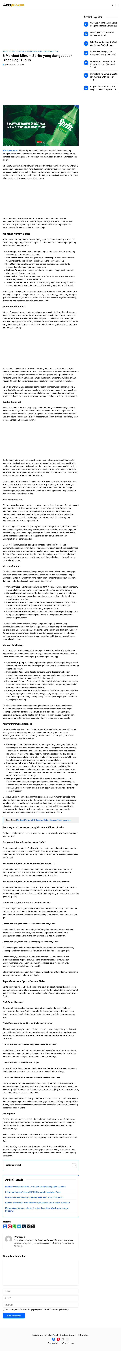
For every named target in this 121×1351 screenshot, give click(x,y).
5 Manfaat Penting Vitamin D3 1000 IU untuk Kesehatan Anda (32, 1192)
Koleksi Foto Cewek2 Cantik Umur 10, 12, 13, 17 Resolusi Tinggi (102, 64)
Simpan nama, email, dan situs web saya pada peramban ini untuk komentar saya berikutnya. (37, 1310)
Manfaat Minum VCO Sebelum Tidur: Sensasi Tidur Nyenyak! (43, 820)
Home (5, 51)
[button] (112, 5)
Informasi (12, 51)
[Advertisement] (41, 32)
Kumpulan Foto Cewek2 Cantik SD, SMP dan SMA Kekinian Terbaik (103, 77)
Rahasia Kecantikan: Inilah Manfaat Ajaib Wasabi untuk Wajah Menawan (37, 1202)
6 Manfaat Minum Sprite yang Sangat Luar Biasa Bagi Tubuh (37, 51)
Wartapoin (9, 64)
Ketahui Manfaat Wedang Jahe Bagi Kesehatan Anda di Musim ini (34, 1197)
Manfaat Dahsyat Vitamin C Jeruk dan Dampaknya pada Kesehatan (35, 1186)
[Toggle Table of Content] (73, 1165)
